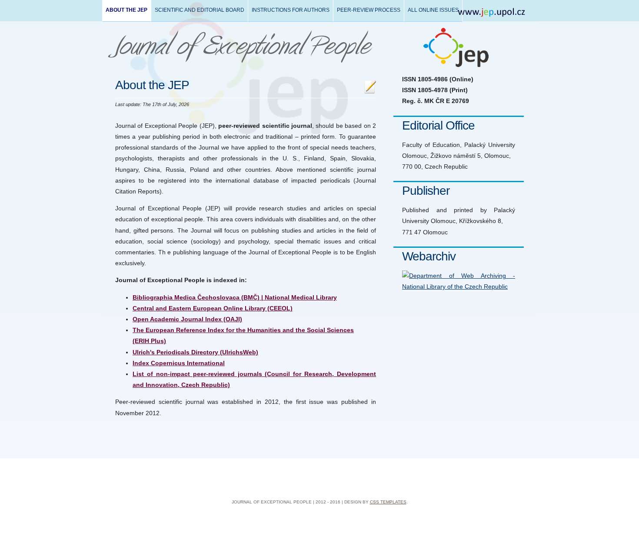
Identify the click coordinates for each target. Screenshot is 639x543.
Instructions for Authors (290, 10)
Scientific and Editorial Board (199, 10)
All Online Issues (433, 10)
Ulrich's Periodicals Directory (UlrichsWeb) (195, 352)
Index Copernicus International (179, 363)
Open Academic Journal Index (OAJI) (187, 319)
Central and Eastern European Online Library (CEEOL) (213, 308)
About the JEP (126, 10)
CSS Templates (388, 502)
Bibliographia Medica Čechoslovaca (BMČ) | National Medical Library (235, 297)
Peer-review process (368, 10)
